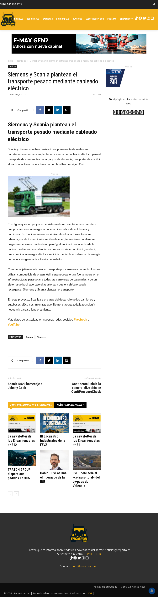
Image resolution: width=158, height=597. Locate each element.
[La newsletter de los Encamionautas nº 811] (87, 423)
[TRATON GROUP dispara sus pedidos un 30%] (22, 458)
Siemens (41, 337)
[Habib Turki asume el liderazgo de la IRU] (54, 460)
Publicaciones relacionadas (31, 405)
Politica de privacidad (105, 586)
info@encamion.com (85, 566)
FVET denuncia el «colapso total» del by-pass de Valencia (86, 479)
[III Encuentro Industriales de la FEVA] (54, 423)
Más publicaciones (70, 405)
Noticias (21, 60)
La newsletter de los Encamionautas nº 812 (21, 440)
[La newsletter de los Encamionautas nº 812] (22, 423)
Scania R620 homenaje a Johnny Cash (25, 386)
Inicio (10, 60)
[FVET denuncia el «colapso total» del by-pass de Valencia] (87, 460)
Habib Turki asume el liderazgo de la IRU (53, 477)
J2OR (89, 593)
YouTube (13, 324)
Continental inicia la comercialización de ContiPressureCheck (86, 388)
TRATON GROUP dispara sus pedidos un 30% (19, 474)
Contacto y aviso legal (133, 586)
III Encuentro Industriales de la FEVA (52, 440)
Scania (29, 337)
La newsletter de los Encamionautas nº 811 (86, 440)
